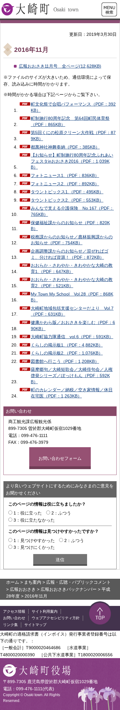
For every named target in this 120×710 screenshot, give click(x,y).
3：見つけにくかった (34, 547)
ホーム (12, 582)
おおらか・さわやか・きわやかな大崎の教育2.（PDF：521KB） (72, 282)
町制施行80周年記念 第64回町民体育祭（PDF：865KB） (70, 121)
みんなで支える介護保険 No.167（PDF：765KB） (72, 211)
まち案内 (32, 582)
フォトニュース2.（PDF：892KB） (65, 183)
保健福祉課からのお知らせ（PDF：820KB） (70, 225)
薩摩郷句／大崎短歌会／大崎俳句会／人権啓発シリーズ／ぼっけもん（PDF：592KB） (72, 375)
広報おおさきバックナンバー (69, 589)
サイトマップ (35, 625)
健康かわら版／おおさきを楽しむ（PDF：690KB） (73, 325)
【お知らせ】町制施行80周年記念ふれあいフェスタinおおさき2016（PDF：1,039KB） (72, 161)
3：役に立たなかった (34, 520)
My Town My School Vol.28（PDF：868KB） (72, 297)
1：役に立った (28, 512)
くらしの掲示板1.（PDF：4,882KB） (67, 344)
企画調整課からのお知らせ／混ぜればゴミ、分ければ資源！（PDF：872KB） (69, 254)
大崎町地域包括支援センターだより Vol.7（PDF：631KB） (72, 311)
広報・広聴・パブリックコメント (78, 582)
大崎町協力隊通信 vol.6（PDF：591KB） (72, 336)
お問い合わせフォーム (60, 458)
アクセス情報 (14, 611)
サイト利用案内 (45, 611)
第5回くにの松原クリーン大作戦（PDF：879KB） (73, 135)
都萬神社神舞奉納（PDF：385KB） (65, 147)
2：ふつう (61, 512)
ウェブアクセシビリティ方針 (56, 618)
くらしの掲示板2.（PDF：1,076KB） (67, 353)
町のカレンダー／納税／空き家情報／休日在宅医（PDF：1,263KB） (72, 392)
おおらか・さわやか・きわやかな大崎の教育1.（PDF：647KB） (72, 268)
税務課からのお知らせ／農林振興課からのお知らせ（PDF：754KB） (72, 240)
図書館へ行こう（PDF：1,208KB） (65, 361)
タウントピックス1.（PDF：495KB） (67, 191)
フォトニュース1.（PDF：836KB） (65, 175)
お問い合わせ (14, 618)
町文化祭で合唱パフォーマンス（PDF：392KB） (73, 107)
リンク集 (10, 625)
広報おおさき (23, 589)
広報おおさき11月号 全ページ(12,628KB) (60, 66)
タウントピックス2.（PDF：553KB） (67, 200)
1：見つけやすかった (34, 540)
